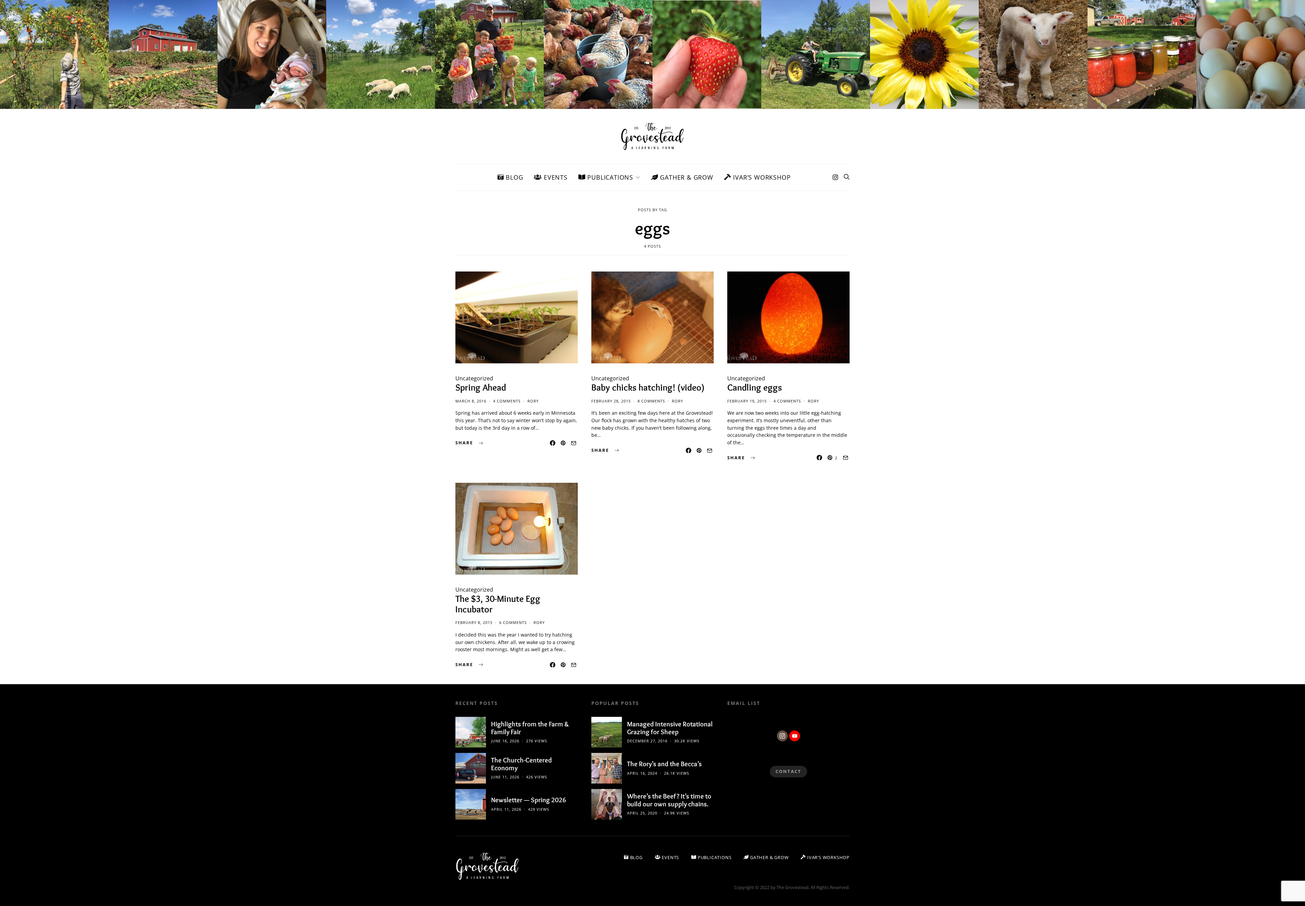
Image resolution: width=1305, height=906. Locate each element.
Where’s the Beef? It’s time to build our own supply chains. (669, 800)
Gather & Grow (685, 177)
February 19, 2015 (747, 400)
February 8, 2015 (473, 622)
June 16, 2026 (505, 740)
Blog (513, 177)
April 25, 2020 (642, 813)
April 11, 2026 (506, 809)
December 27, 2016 (647, 740)
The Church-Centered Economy (521, 764)
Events (554, 177)
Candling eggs (754, 387)
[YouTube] (794, 735)
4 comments (507, 400)
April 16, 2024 (642, 773)
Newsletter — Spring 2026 (528, 800)
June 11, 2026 (505, 776)
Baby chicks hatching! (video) (647, 387)
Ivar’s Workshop (761, 177)
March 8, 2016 (470, 400)
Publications (609, 177)
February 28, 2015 (611, 400)
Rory (533, 400)
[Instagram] (835, 177)
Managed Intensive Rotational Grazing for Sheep (670, 728)
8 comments (651, 400)
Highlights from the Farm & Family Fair (530, 728)
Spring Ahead (480, 387)
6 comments (513, 622)
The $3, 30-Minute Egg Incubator (497, 604)
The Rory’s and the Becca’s (664, 764)
